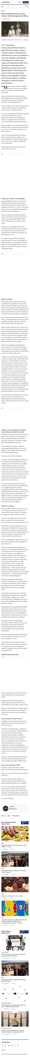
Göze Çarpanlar (16, 815)
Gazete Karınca (10, 45)
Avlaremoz (7, 19)
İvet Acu (6, 849)
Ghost (21, 1054)
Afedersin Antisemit (6, 1028)
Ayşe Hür (6, 925)
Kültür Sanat (4, 952)
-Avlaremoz (7, 1054)
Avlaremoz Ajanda (5, 1003)
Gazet (25, 1054)
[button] (3, 1050)
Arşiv (2, 10)
